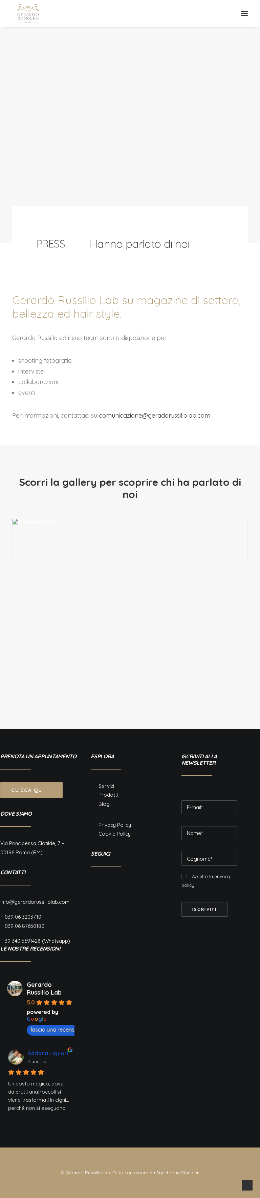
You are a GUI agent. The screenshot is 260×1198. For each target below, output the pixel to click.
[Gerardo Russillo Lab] (28, 13)
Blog (104, 804)
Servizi (106, 786)
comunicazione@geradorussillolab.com (154, 415)
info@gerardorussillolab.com (34, 902)
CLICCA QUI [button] (27, 790)
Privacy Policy (115, 825)
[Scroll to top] (247, 1184)
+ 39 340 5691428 (20, 941)
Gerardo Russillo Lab (44, 988)
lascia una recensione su (61, 1029)
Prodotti (108, 795)
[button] (244, 13)
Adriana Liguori (48, 1053)
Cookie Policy (115, 834)
